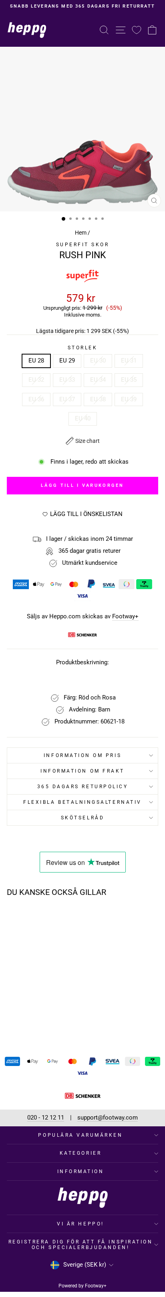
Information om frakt (82, 771)
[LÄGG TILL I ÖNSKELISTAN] (54, 918)
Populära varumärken (80, 1135)
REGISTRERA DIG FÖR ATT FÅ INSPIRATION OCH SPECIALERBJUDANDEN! (80, 1244)
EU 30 (98, 360)
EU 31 (129, 360)
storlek (83, 348)
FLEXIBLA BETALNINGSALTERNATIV (82, 802)
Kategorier (80, 1153)
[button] (83, 441)
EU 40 (83, 418)
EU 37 (67, 399)
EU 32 (36, 379)
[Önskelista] (136, 29)
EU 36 (36, 399)
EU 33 (67, 379)
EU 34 (98, 379)
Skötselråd (82, 818)
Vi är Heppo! (80, 1224)
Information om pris (82, 755)
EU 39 (129, 399)
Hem (81, 232)
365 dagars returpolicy (82, 786)
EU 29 (67, 360)
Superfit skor (82, 244)
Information (80, 1171)
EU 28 (36, 360)
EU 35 (129, 379)
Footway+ (125, 616)
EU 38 (98, 399)
